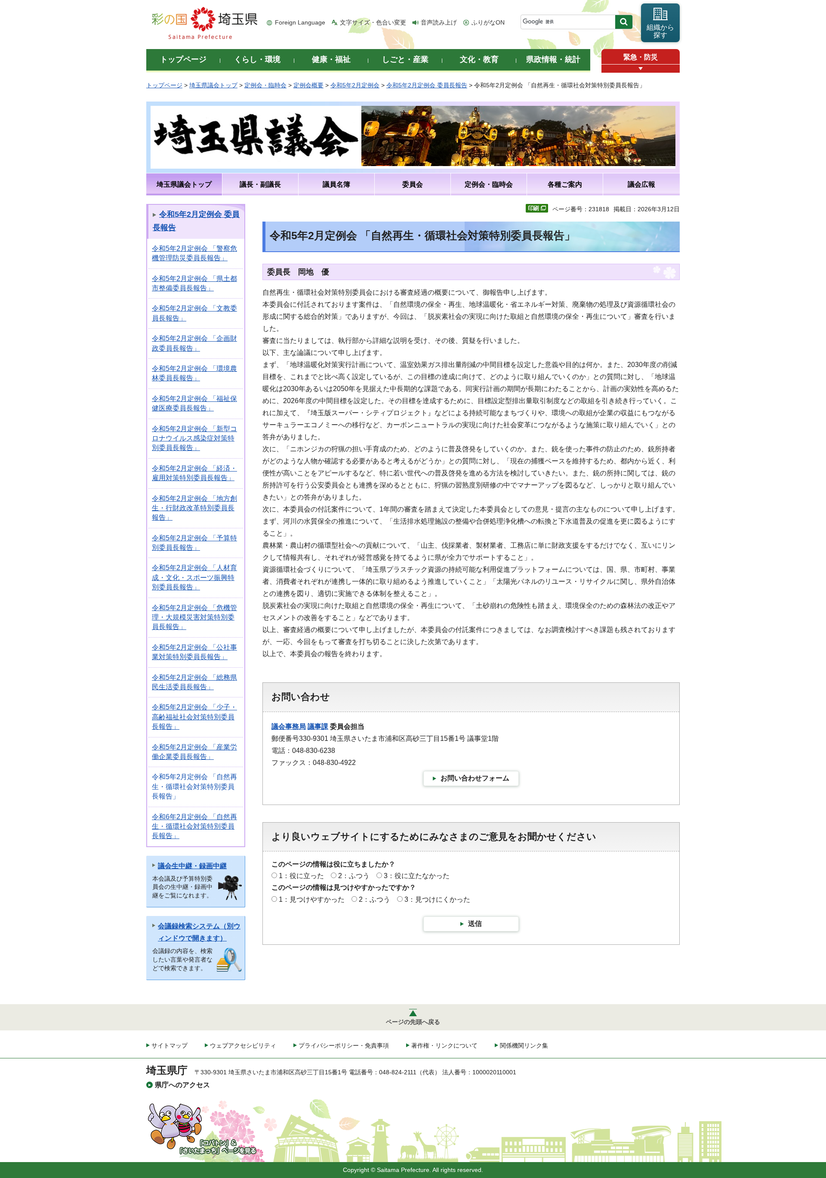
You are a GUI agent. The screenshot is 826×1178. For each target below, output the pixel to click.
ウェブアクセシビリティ (243, 1045)
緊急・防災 (640, 57)
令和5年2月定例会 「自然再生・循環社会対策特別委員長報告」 (194, 786)
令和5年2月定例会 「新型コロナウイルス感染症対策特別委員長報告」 (194, 438)
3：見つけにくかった (437, 899)
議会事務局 (288, 726)
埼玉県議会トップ (213, 85)
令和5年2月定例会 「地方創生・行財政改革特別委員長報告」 (194, 508)
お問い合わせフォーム (475, 778)
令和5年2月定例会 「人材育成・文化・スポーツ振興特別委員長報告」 (194, 577)
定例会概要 (308, 85)
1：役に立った (301, 875)
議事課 (318, 726)
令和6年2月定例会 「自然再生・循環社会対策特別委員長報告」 (194, 826)
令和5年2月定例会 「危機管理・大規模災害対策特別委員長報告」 (194, 617)
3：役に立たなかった (417, 875)
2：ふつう (354, 875)
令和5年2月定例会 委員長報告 (426, 85)
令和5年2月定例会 (354, 85)
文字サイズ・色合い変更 (373, 22)
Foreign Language (300, 22)
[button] (640, 69)
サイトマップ (169, 1045)
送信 (475, 923)
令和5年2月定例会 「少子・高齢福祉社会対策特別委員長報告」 (194, 716)
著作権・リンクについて (444, 1045)
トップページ (164, 85)
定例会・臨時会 (265, 85)
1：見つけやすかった (312, 899)
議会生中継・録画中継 (192, 866)
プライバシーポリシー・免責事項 (344, 1045)
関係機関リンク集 (524, 1045)
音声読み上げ (439, 22)
